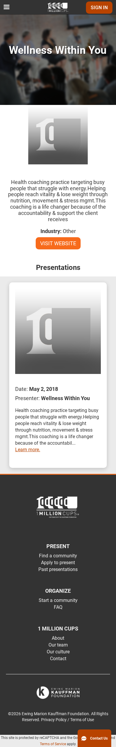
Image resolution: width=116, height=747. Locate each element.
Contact (58, 658)
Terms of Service (53, 744)
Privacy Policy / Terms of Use (67, 719)
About (58, 638)
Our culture (58, 652)
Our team (58, 645)
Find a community (58, 556)
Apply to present (58, 562)
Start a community (58, 600)
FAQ (58, 607)
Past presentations (58, 569)
